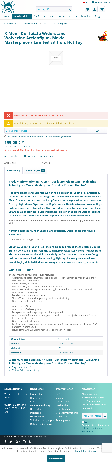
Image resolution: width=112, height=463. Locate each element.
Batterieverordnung (40, 405)
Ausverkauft (64, 338)
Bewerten (48, 156)
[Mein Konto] (95, 9)
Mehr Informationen (85, 451)
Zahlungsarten (63, 420)
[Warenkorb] (102, 9)
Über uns (60, 397)
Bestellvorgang (63, 408)
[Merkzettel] (87, 9)
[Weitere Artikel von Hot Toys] (102, 36)
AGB (32, 401)
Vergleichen (13, 156)
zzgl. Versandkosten (21, 146)
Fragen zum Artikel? (21, 367)
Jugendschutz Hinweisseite (36, 396)
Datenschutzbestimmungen (24, 136)
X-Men (69, 343)
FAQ (58, 394)
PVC (72, 352)
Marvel (61, 343)
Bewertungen (35, 170)
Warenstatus (62, 416)
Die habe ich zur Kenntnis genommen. (39, 136)
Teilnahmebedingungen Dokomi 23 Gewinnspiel (42, 422)
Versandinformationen (67, 412)
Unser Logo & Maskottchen (63, 403)
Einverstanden (56, 458)
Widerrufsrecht (37, 416)
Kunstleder (63, 352)
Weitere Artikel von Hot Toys (25, 370)
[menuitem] (54, 9)
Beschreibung (13, 170)
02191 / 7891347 (15, 404)
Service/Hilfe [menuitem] (101, 2)
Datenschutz (36, 408)
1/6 (59, 348)
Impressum (36, 412)
